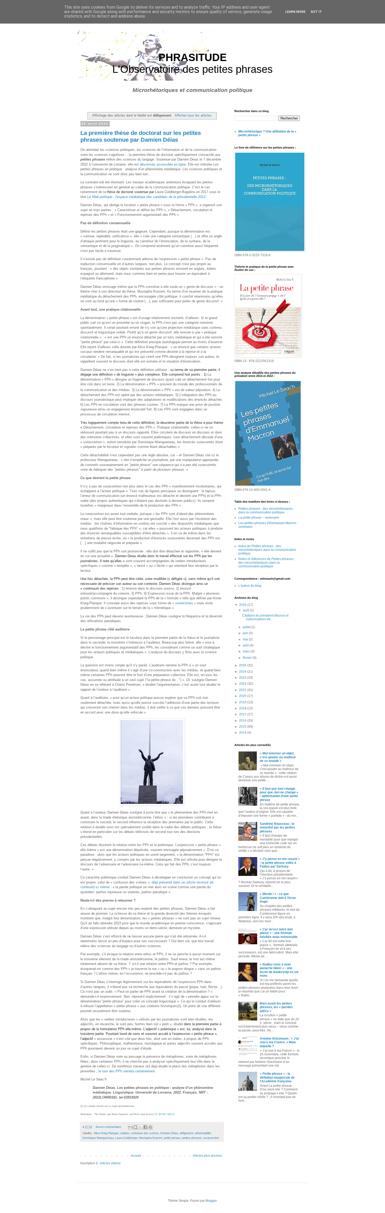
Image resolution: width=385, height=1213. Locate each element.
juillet (247, 627)
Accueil (136, 1155)
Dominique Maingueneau (98, 1137)
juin (246, 633)
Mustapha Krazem (150, 1137)
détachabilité (203, 1133)
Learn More (295, 12)
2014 (243, 732)
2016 (243, 720)
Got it (316, 12)
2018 (243, 708)
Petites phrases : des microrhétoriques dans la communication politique (265, 510)
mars (247, 651)
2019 (243, 702)
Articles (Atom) (110, 1163)
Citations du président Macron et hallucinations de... (265, 617)
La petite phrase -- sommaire (258, 517)
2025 (243, 665)
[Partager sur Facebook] (145, 1127)
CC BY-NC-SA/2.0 (164, 1114)
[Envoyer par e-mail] (130, 1127)
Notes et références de (266, 562)
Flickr (136, 1114)
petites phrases (192, 1137)
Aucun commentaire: (109, 1126)
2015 (243, 726)
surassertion (211, 1137)
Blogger (211, 1201)
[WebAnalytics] (244, 1115)
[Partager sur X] (140, 1127)
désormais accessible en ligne (163, 164)
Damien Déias (169, 1133)
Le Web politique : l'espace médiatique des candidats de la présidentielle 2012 (146, 197)
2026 (243, 605)
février (247, 658)
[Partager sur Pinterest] (150, 1127)
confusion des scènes (145, 1133)
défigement (187, 1133)
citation (124, 1133)
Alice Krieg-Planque (106, 1133)
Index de (267, 550)
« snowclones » (184, 603)
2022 (243, 683)
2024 (243, 671)
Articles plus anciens (207, 1155)
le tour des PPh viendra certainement (126, 1071)
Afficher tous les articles (193, 115)
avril (246, 645)
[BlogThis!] (135, 1127)
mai (246, 639)
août (246, 610)
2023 (243, 677)
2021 (243, 690)
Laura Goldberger (126, 1137)
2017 (243, 714)
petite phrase (172, 1137)
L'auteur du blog (249, 586)
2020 (243, 696)
